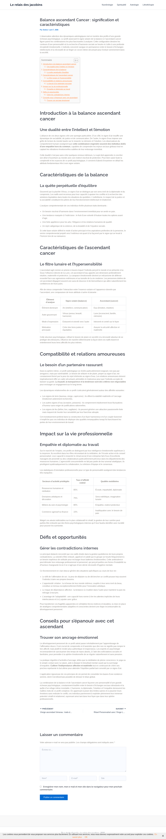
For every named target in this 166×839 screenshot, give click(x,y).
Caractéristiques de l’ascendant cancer (58, 75)
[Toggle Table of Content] (75, 60)
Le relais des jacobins (26, 5)
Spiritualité (121, 5)
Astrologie (134, 5)
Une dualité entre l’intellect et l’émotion (60, 67)
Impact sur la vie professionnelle (55, 86)
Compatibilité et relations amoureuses (57, 81)
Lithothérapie (148, 5)
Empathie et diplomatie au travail (58, 89)
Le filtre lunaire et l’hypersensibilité (59, 78)
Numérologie (107, 5)
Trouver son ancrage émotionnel (58, 100)
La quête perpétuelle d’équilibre (58, 72)
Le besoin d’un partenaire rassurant (59, 83)
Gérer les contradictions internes (58, 95)
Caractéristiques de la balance (54, 70)
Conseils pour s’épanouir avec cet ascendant (60, 98)
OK (86, 837)
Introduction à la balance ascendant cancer (59, 64)
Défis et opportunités (51, 92)
